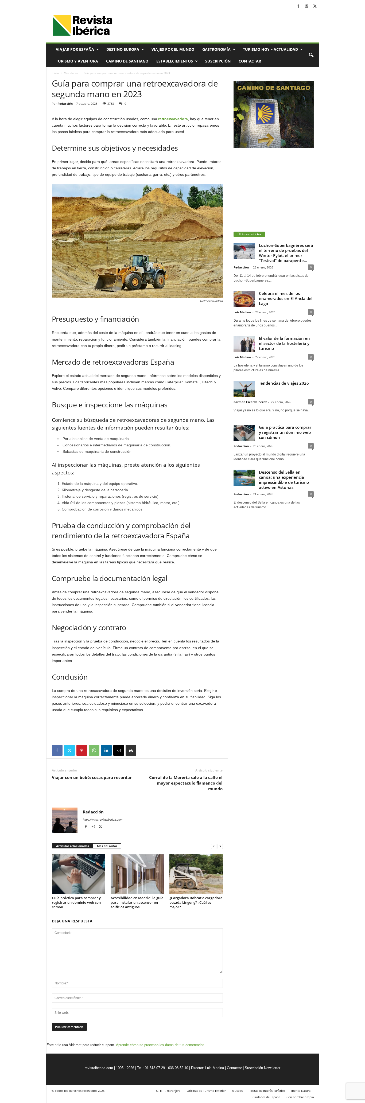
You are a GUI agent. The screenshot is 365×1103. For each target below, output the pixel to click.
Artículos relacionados (72, 846)
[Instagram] (307, 6)
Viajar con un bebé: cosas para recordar (92, 777)
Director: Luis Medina (207, 1068)
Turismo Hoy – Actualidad (270, 49)
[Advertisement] (137, 727)
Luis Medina (242, 312)
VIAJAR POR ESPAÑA (75, 49)
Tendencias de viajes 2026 (284, 383)
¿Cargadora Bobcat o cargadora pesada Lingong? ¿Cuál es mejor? (196, 902)
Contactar (250, 61)
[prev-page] (213, 846)
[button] (311, 55)
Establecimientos (174, 61)
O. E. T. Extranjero (168, 1091)
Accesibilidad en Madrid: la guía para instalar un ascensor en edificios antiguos (137, 902)
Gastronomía (216, 49)
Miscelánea (71, 73)
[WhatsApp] (94, 750)
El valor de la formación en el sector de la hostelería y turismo (284, 343)
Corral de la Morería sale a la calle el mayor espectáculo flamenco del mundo (186, 783)
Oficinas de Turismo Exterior (206, 1091)
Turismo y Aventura (77, 61)
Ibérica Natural (301, 1091)
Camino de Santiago (127, 61)
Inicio (55, 73)
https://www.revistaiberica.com (102, 819)
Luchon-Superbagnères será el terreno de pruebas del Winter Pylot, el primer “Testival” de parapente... (286, 253)
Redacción (65, 104)
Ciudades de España (266, 1097)
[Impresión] (131, 750)
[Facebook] (298, 6)
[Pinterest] (81, 750)
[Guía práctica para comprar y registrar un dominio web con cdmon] (78, 874)
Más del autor (107, 846)
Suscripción (218, 61)
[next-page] (220, 846)
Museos (237, 1091)
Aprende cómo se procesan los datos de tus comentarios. (160, 1045)
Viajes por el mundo (173, 49)
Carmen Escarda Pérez (250, 402)
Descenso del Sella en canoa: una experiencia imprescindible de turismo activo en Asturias (284, 479)
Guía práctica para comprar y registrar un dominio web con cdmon (76, 902)
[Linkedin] (106, 750)
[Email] (118, 750)
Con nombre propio (300, 1097)
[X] (315, 6)
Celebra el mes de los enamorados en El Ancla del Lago (285, 298)
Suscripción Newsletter (262, 1068)
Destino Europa (122, 49)
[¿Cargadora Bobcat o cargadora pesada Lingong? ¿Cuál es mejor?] (196, 874)
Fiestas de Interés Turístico (267, 1091)
